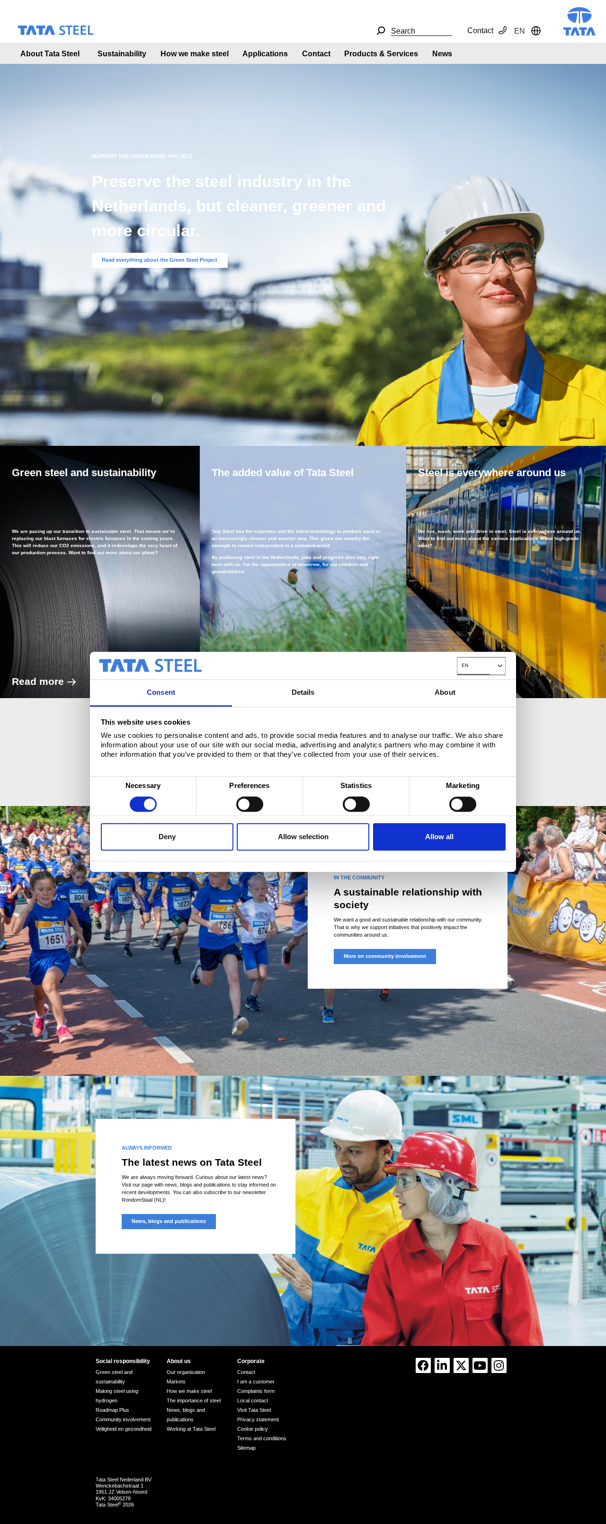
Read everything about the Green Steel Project (159, 260)
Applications (265, 54)
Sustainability (122, 54)
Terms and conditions (261, 1438)
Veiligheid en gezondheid (124, 1429)
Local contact (252, 1400)
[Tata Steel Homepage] (579, 21)
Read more (38, 681)
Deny (167, 837)
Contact (480, 31)
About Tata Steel (50, 54)
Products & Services (381, 54)
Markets (176, 1381)
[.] (380, 30)
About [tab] (445, 692)
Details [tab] (303, 692)
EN (465, 665)
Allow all (439, 837)
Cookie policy (252, 1429)
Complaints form (256, 1391)
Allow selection (303, 837)
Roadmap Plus (112, 1410)
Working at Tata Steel (191, 1429)
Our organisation (186, 1372)
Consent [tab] (161, 692)
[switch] (249, 804)
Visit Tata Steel (254, 1410)
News (442, 54)
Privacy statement (258, 1419)
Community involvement (123, 1419)
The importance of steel (194, 1400)
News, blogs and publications (169, 1221)
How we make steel (194, 54)
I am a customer (256, 1381)
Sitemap (246, 1448)
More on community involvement (385, 956)
